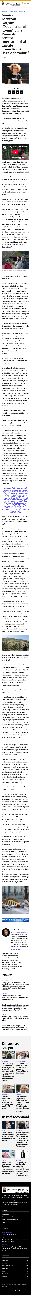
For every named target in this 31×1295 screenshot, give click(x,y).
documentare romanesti (10, 958)
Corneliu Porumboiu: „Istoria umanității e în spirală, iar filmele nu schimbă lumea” (15, 997)
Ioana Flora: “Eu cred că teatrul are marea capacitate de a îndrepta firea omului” (8, 1136)
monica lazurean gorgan (10, 964)
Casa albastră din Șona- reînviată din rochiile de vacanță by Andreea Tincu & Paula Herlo (22, 1068)
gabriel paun (14, 960)
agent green (14, 953)
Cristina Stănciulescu (19, 930)
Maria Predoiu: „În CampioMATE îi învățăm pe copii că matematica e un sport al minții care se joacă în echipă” (15, 1028)
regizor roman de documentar (12, 966)
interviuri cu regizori (9, 962)
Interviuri (5, 11)
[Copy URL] (21, 92)
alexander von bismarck (10, 956)
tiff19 (14, 969)
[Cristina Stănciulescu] (6, 939)
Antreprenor (5, 980)
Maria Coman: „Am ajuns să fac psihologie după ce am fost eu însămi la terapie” (14, 1248)
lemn (19, 962)
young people (22, 11)
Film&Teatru (13, 11)
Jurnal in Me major (21, 1061)
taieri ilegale (6, 969)
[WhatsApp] (13, 92)
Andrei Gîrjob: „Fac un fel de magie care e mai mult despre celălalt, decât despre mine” (15, 1018)
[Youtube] (19, 948)
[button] (25, 3)
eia (21, 958)
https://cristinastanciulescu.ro (20, 932)
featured (5, 960)
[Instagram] (14, 948)
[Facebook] (9, 92)
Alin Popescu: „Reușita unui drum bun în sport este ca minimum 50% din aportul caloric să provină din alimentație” (8, 1168)
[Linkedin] (17, 92)
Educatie (4, 1003)
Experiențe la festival (9, 1234)
